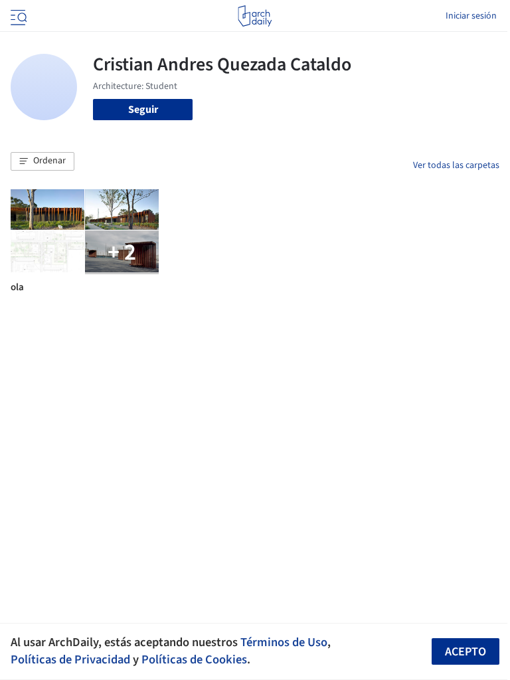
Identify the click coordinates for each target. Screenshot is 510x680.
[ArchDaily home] (255, 16)
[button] (42, 161)
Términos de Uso (283, 642)
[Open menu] (17, 16)
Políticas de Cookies (194, 659)
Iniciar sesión (471, 16)
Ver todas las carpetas (456, 165)
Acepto (465, 651)
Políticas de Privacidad (70, 659)
